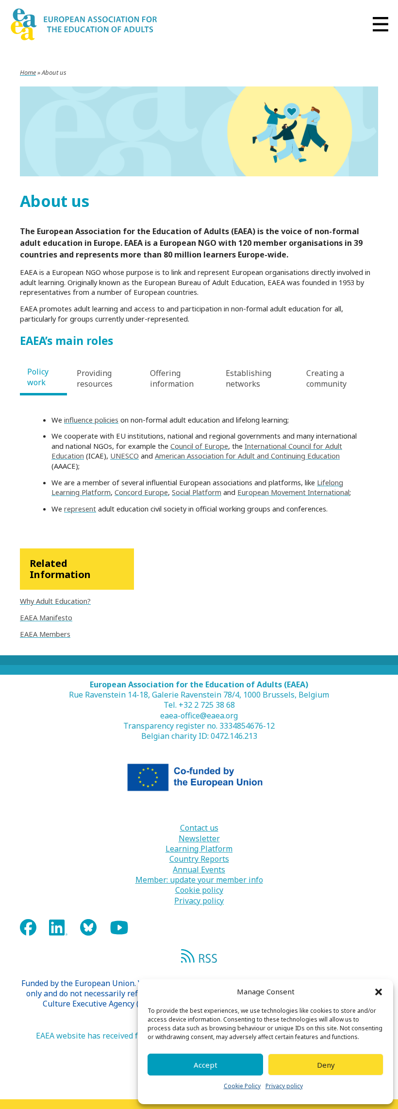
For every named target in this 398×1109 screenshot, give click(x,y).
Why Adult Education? (55, 601)
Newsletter (199, 839)
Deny (326, 1065)
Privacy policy (284, 1086)
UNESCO (124, 456)
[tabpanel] (199, 464)
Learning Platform (199, 849)
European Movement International (293, 492)
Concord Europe (141, 492)
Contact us (199, 828)
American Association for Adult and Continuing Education (247, 456)
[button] (378, 992)
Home (28, 72)
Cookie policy (199, 890)
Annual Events (199, 870)
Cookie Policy (242, 1086)
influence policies (91, 420)
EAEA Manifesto (46, 617)
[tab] (43, 378)
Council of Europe (199, 446)
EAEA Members (45, 634)
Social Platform (196, 492)
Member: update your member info (199, 880)
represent (80, 508)
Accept (205, 1065)
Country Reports (199, 859)
